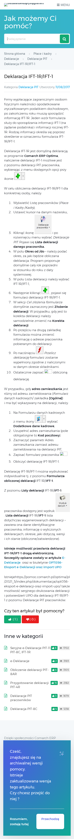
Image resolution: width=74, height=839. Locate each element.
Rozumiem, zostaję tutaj (19, 821)
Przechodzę (50, 819)
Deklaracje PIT (28, 87)
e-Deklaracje (19, 661)
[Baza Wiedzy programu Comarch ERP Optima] (25, 4)
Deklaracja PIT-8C (23, 709)
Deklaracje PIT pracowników (21, 698)
